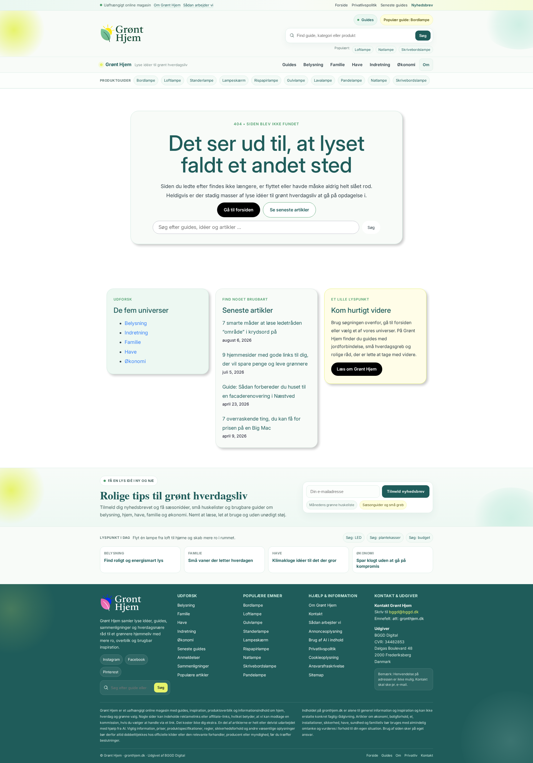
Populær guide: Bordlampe (406, 19)
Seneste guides (394, 5)
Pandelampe (351, 80)
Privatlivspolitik (364, 5)
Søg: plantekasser (385, 537)
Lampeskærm (233, 80)
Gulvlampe (296, 80)
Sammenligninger (193, 666)
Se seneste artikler (289, 209)
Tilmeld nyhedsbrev (405, 491)
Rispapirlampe (266, 80)
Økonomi (406, 64)
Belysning (313, 64)
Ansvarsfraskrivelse (326, 666)
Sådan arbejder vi (198, 5)
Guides (367, 19)
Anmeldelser (188, 657)
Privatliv (411, 755)
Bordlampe (146, 80)
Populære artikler (192, 674)
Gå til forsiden (238, 209)
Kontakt (316, 613)
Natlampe (386, 49)
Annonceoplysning (325, 631)
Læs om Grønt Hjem (357, 369)
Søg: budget (419, 537)
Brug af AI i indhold (326, 639)
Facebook (136, 659)
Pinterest (110, 672)
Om (426, 64)
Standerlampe (201, 80)
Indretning (380, 64)
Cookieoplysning (324, 657)
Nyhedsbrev (422, 5)
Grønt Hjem (118, 64)
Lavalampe (323, 80)
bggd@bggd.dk (404, 611)
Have (357, 64)
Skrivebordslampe (415, 49)
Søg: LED (353, 537)
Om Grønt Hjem (167, 5)
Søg (423, 35)
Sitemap (316, 674)
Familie (337, 64)
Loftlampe (363, 49)
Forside (341, 5)
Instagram (111, 659)
